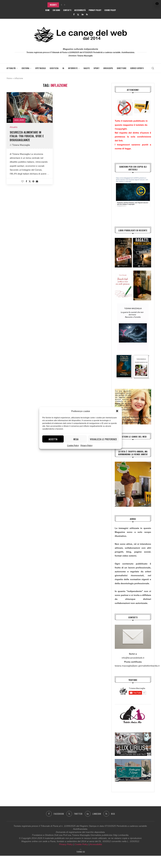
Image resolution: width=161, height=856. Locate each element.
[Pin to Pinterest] (33, 181)
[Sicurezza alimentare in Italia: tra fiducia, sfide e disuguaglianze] (30, 107)
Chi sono (56, 10)
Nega (75, 439)
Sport (96, 68)
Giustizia (54, 68)
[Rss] (87, 14)
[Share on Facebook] (26, 181)
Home (47, 10)
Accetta (53, 439)
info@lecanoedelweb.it (133, 657)
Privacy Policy (86, 445)
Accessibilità (80, 10)
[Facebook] (73, 14)
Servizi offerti (137, 68)
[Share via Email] (37, 181)
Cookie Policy (73, 445)
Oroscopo (108, 68)
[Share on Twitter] (30, 181)
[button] (117, 411)
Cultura (25, 68)
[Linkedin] (82, 14)
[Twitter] (78, 14)
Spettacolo (40, 68)
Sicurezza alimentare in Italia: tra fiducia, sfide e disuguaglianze (27, 136)
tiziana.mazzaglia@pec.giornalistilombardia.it (137, 665)
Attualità (11, 68)
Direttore (121, 68)
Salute (86, 68)
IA (63, 68)
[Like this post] (22, 181)
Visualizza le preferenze (103, 439)
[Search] (152, 68)
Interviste (73, 68)
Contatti (67, 10)
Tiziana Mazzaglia (21, 145)
